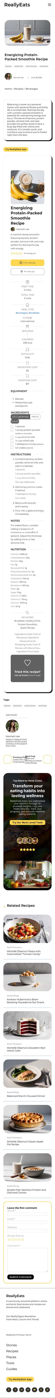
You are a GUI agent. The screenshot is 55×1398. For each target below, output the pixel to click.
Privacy (21, 1335)
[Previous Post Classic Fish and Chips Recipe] (7, 759)
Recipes (18, 88)
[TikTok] (47, 1389)
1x (12, 421)
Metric (35, 416)
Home (8, 88)
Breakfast (9, 66)
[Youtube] (34, 1389)
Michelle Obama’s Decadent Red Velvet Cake (26, 1049)
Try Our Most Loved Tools (27, 822)
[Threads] (41, 1389)
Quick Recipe (44, 66)
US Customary (20, 416)
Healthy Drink (19, 66)
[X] (15, 1389)
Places (11, 1357)
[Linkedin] (21, 1389)
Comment (14, 1245)
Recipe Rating (15, 1235)
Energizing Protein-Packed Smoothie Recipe (26, 57)
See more (27, 830)
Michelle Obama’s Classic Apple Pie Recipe (25, 1143)
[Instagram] (28, 1389)
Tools (10, 1363)
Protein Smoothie (31, 66)
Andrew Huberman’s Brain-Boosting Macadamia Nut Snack (25, 1001)
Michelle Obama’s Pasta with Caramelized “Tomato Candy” (24, 952)
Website (12, 1227)
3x (17, 421)
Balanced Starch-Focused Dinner (26, 1096)
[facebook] (8, 1389)
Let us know (21, 675)
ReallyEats (17, 4)
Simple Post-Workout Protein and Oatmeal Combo (26, 1191)
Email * (11, 1219)
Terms (28, 1335)
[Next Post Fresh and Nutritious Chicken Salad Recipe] (47, 759)
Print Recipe (29, 263)
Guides (11, 1369)
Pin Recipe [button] (29, 271)
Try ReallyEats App (16, 149)
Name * (11, 1210)
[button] (12, 253)
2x (14, 421)
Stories (11, 1345)
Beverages (32, 88)
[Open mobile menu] (49, 5)
